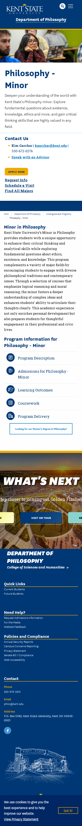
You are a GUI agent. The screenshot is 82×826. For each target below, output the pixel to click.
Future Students (13, 593)
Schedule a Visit (19, 185)
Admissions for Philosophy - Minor (43, 374)
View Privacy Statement (21, 818)
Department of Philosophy (41, 19)
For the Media (12, 622)
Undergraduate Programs (58, 214)
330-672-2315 (12, 691)
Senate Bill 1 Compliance (18, 655)
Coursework (28, 403)
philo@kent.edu (14, 704)
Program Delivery (34, 416)
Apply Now (16, 171)
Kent (6, 214)
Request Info (16, 180)
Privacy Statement (15, 650)
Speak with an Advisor (30, 157)
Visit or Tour (41, 517)
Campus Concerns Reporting (21, 646)
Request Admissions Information (23, 617)
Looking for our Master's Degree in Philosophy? (41, 429)
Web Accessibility (14, 659)
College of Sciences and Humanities (35, 566)
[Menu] (70, 6)
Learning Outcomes (35, 390)
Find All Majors (19, 191)
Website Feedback (15, 626)
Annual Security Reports (18, 641)
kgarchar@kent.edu (51, 145)
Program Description (36, 358)
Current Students (14, 589)
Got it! (68, 810)
